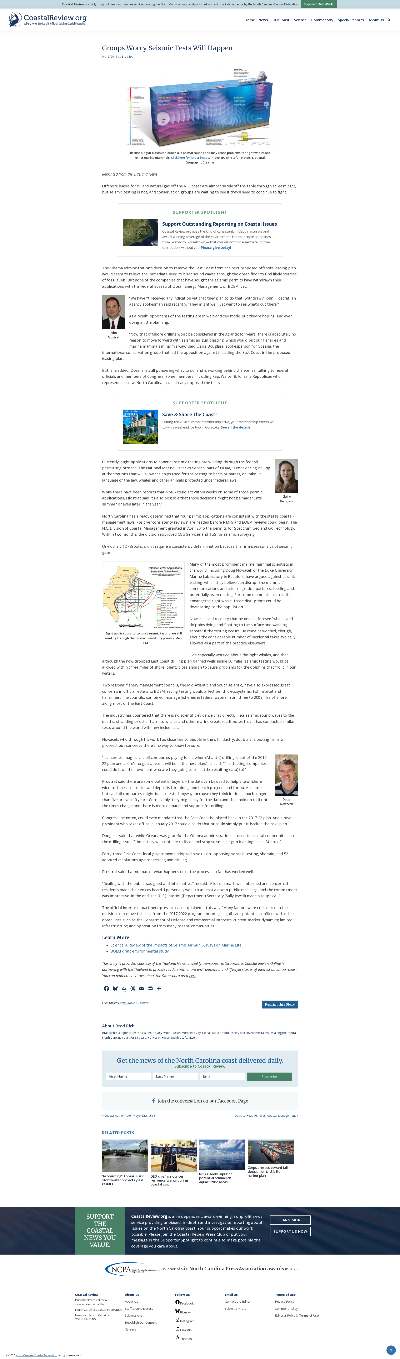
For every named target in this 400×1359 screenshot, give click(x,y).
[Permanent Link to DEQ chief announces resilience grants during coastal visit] (174, 1156)
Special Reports (351, 19)
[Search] (390, 20)
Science (300, 19)
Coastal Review (73, 4)
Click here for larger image (190, 158)
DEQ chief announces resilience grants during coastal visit (169, 1180)
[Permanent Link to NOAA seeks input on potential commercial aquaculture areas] (222, 1155)
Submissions (133, 1315)
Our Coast (280, 19)
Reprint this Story (280, 1004)
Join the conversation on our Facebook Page (202, 1101)
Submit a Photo (235, 1308)
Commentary (322, 19)
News (263, 19)
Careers (130, 1329)
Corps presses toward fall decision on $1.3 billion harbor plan (268, 1171)
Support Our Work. (319, 4)
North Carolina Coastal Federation (98, 1309)
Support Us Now (290, 1231)
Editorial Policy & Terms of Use (297, 1315)
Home (249, 19)
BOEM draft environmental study (139, 951)
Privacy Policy (284, 1301)
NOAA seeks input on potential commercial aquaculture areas (215, 1178)
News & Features (138, 1003)
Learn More (290, 1220)
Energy (122, 1003)
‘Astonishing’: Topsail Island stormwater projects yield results (123, 1180)
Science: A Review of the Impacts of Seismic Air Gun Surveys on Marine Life (175, 945)
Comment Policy (286, 1308)
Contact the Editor (238, 1301)
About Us (376, 19)
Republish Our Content (141, 1322)
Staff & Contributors (139, 1308)
